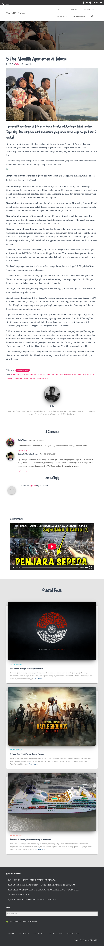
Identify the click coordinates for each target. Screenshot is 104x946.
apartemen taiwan (30, 374)
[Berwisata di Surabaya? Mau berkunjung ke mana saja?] (52, 802)
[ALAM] (52, 394)
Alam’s (57, 10)
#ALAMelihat (89, 9)
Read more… (38, 679)
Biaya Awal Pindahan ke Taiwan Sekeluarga (57, 890)
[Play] (13, 567)
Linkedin (94, 3)
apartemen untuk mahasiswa (48, 374)
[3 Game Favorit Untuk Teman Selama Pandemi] (52, 716)
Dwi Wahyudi (22, 440)
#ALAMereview (79, 16)
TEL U (10, 895)
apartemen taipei (17, 374)
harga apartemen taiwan (67, 374)
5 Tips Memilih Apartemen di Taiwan (40, 880)
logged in (32, 486)
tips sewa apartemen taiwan (39, 378)
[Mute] (86, 567)
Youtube (101, 3)
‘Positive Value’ (23, 895)
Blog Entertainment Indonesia (28, 453)
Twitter (87, 3)
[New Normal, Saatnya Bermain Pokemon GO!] (52, 631)
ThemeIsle (94, 940)
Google (90, 3)
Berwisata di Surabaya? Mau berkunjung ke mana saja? (30, 839)
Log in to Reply (22, 450)
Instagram (97, 3)
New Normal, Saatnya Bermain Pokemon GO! (26, 668)
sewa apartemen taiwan (86, 374)
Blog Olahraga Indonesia (20, 890)
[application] (52, 546)
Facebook (83, 3)
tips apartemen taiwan (21, 378)
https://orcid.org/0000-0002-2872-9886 (23, 921)
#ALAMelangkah (59, 17)
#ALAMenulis (72, 9)
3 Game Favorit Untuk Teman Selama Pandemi (27, 754)
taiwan (9, 378)
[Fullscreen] (90, 567)
